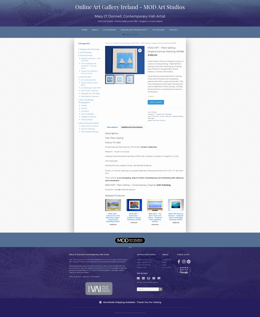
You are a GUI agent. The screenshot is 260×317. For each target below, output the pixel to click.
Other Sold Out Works (89, 126)
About (95, 30)
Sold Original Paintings (89, 132)
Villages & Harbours (88, 117)
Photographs (92, 270)
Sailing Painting (177, 116)
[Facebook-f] (179, 262)
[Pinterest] (189, 262)
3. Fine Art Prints (85, 55)
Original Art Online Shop (133, 30)
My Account (159, 30)
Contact (173, 30)
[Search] (160, 289)
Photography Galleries (100, 266)
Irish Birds (85, 111)
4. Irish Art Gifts (84, 77)
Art (89, 266)
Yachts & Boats (86, 120)
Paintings (96, 268)
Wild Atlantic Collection (90, 96)
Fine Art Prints (107, 268)
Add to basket (156, 102)
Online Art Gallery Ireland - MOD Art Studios (130, 6)
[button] (140, 50)
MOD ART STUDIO (159, 120)
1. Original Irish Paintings (120, 43)
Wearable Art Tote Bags (90, 93)
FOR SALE (155, 116)
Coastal (84, 105)
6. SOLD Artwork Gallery (88, 123)
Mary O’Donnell (74, 260)
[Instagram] (184, 262)
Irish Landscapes (87, 114)
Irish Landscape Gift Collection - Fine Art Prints (88, 66)
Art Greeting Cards (88, 80)
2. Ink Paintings (84, 52)
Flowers (84, 108)
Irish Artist (87, 260)
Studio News (109, 30)
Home (84, 30)
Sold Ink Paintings (88, 129)
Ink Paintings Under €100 (91, 88)
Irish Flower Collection (89, 91)
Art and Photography (110, 260)
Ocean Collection (166, 116)
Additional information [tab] (132, 127)
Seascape (151, 118)
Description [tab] (112, 127)
